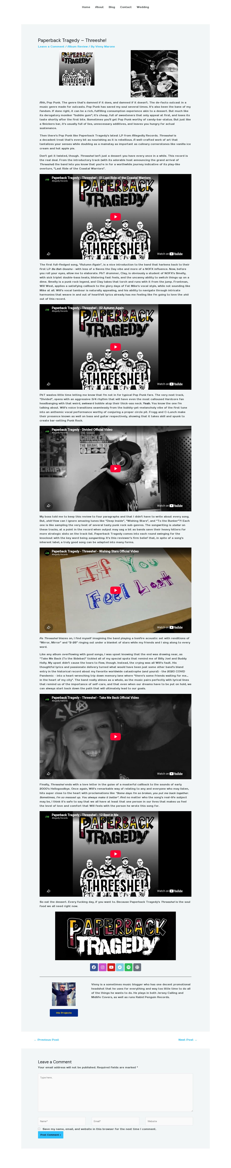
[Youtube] (111, 967)
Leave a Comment (51, 46)
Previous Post (46, 1039)
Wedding (143, 7)
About (99, 7)
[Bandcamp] (120, 967)
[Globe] (137, 967)
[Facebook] (94, 967)
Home (86, 7)
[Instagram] (103, 967)
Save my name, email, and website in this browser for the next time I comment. (99, 1129)
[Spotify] (128, 967)
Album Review (78, 46)
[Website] (169, 1121)
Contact (126, 7)
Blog (112, 7)
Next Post (188, 1039)
